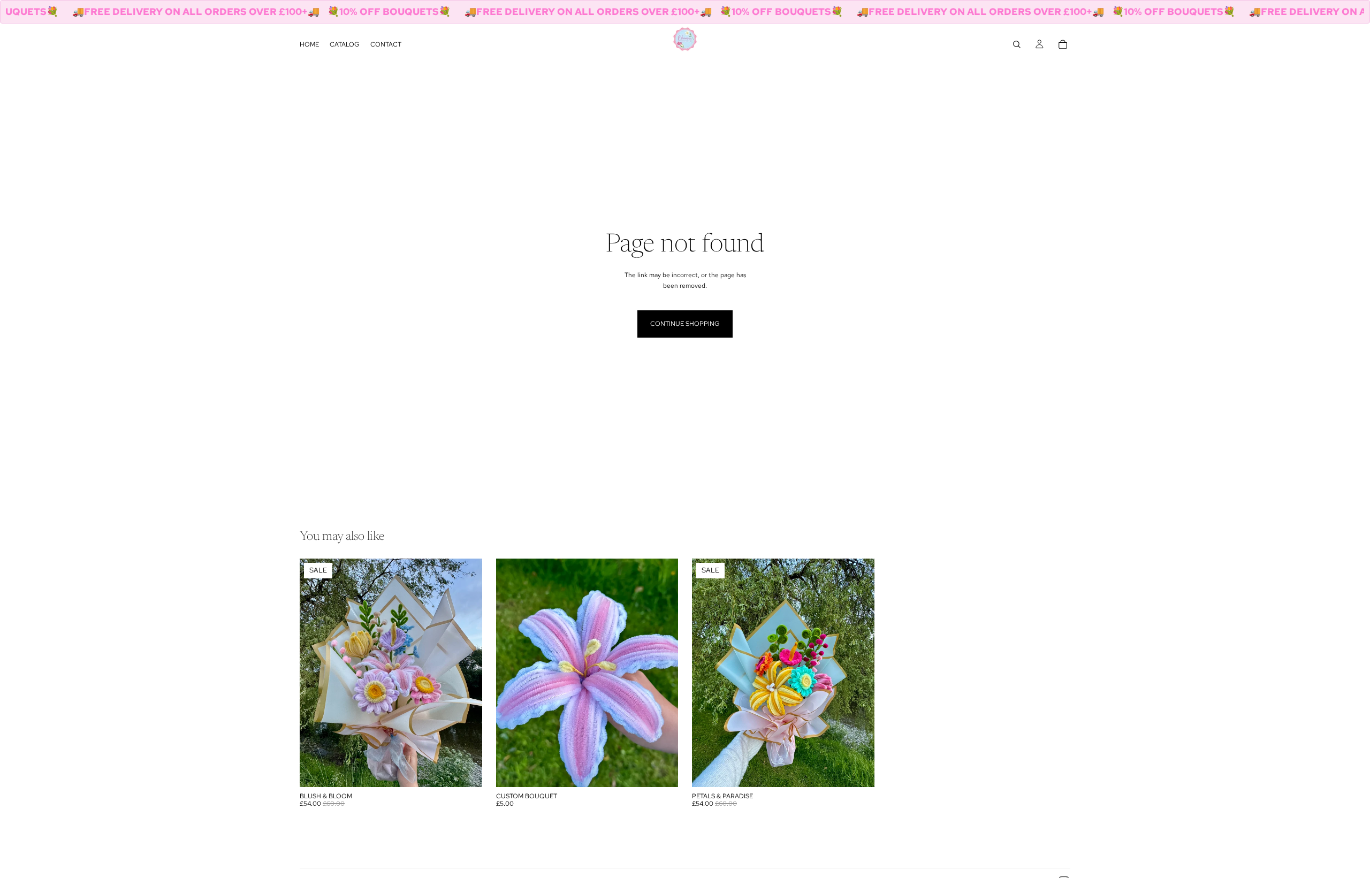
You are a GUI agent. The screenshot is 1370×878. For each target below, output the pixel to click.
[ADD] (465, 770)
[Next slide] (466, 673)
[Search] (1017, 44)
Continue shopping (685, 323)
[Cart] (1063, 44)
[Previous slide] (316, 673)
